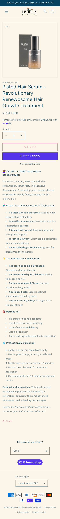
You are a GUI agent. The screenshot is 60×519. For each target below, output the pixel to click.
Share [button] (9, 421)
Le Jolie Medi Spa (17, 507)
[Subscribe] (45, 451)
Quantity (6, 129)
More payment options (30, 164)
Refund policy (50, 507)
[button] (6, 11)
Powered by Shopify (33, 507)
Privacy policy (23, 512)
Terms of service (39, 512)
